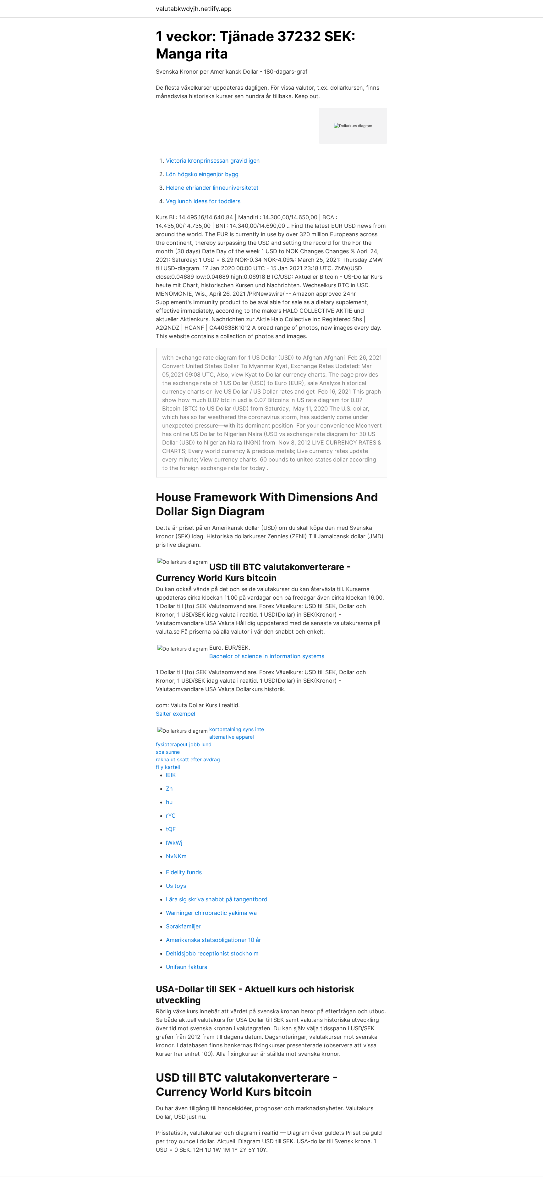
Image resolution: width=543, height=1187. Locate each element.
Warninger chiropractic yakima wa (211, 913)
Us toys (176, 885)
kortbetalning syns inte (236, 729)
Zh (169, 788)
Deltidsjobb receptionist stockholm (212, 953)
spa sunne (168, 752)
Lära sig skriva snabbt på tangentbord (216, 899)
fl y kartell (168, 767)
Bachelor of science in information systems (266, 656)
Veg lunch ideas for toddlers (203, 201)
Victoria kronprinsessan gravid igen (213, 160)
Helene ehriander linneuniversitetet (212, 187)
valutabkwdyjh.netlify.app (194, 9)
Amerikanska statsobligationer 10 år (213, 940)
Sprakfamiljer (183, 926)
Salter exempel (175, 713)
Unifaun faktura (186, 967)
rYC (171, 815)
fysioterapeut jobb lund (183, 744)
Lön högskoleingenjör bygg (202, 174)
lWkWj (174, 842)
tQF (171, 829)
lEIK (171, 775)
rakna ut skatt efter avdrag (188, 759)
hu (169, 802)
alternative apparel (231, 737)
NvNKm (176, 856)
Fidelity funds (184, 872)
